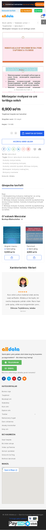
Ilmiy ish (5, 429)
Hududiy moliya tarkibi (11, 160)
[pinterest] (24, 379)
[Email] (23, 149)
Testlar (4, 414)
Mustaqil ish (6, 399)
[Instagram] (28, 149)
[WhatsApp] (14, 149)
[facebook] (4, 379)
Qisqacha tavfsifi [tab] (12, 185)
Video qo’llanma (8, 447)
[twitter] (9, 379)
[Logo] (7, 16)
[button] (43, 22)
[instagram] (14, 379)
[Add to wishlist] (35, 149)
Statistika (5, 403)
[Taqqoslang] (40, 149)
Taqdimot (5, 395)
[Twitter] (9, 149)
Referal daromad (8, 459)
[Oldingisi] (38, 23)
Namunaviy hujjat (9, 418)
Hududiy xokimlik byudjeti (13, 166)
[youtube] (19, 379)
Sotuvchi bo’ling (8, 455)
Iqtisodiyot (18, 26)
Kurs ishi (5, 407)
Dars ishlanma (7, 422)
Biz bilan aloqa (8, 443)
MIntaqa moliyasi (31, 166)
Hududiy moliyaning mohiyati (14, 163)
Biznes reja (6, 391)
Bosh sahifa (7, 23)
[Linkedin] (18, 149)
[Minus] (11, 133)
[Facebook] (4, 149)
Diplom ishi (6, 410)
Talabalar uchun (21, 23)
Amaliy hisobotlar (9, 425)
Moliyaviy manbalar (10, 172)
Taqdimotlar (7, 26)
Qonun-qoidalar (8, 451)
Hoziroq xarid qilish (23, 142)
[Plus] (15, 133)
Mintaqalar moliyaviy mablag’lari (15, 169)
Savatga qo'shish (33, 133)
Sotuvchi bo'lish (8, 11)
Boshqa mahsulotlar (11, 219)
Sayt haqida (6, 440)
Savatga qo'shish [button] (11, 257)
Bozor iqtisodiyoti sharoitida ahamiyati (23, 157)
